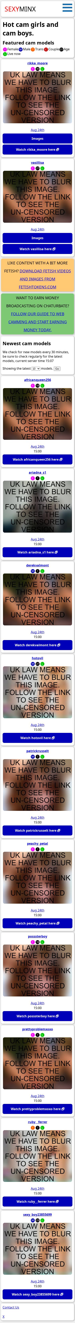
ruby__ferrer (37, 1122)
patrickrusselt (37, 751)
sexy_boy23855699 (37, 1214)
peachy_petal (37, 843)
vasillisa (37, 162)
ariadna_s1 (37, 472)
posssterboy (37, 936)
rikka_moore (37, 63)
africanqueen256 (37, 380)
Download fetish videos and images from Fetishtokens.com (45, 279)
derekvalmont (37, 565)
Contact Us (11, 1307)
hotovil (37, 658)
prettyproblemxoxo (37, 1029)
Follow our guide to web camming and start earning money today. (37, 322)
